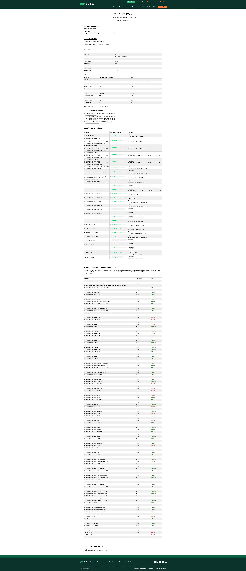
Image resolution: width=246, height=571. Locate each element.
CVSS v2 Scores (87, 49)
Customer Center (142, 1)
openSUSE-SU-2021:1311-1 (92, 119)
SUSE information (90, 39)
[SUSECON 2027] (131, 2)
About (110, 561)
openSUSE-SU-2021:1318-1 (92, 121)
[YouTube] (155, 562)
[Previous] (119, 20)
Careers (91, 561)
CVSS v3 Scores (87, 74)
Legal (95, 561)
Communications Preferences (118, 561)
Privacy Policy (158, 568)
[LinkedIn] (163, 562)
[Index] (124, 20)
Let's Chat (132, 561)
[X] (160, 562)
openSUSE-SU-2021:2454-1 (92, 123)
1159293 (96, 106)
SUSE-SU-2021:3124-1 (91, 116)
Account (150, 1)
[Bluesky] (166, 562)
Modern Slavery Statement (102, 561)
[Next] (127, 20)
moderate (103, 44)
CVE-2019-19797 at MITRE (90, 28)
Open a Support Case (85, 568)
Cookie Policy (164, 568)
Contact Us (154, 6)
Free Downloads (162, 6)
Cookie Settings (150, 568)
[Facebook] (157, 562)
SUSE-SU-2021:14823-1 (91, 113)
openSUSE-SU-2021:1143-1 (92, 118)
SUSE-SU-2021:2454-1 (91, 115)
